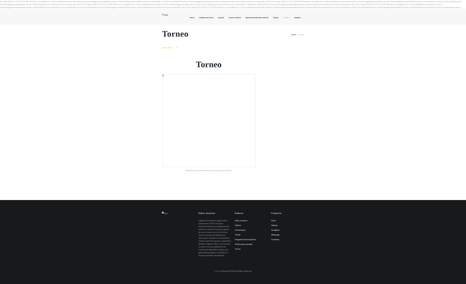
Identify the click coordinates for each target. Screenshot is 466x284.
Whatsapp (275, 235)
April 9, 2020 (166, 48)
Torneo (286, 18)
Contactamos (235, 18)
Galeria (221, 18)
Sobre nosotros (206, 18)
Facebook (275, 239)
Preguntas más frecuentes (256, 18)
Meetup (274, 225)
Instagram (275, 230)
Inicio (192, 18)
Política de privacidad (243, 244)
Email (273, 220)
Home (293, 34)
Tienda (276, 18)
